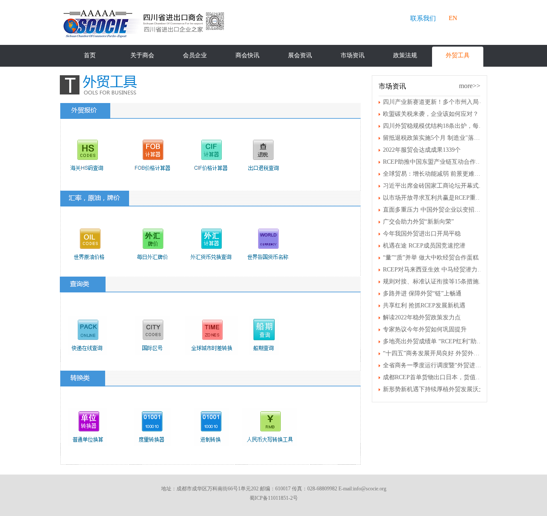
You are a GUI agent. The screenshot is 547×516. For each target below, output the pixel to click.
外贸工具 (458, 55)
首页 (90, 55)
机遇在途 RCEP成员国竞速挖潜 (424, 245)
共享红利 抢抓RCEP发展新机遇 (424, 305)
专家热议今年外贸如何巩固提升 (425, 329)
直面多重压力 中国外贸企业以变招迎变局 (434, 209)
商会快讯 (247, 55)
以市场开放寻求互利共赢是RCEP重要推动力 (434, 198)
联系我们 (423, 18)
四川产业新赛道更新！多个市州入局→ (434, 102)
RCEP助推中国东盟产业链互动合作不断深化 (434, 162)
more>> (469, 85)
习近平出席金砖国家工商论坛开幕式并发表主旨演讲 (434, 186)
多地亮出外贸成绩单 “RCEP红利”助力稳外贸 (434, 341)
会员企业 (195, 55)
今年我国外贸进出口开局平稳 (422, 233)
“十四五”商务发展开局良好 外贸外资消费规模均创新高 (434, 353)
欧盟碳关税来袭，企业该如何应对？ (431, 114)
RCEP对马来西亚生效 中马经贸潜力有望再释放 (434, 269)
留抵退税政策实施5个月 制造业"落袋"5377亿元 (434, 138)
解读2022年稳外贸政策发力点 (422, 317)
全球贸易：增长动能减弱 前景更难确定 (434, 174)
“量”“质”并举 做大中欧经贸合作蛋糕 (431, 257)
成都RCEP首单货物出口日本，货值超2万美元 (434, 377)
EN (453, 18)
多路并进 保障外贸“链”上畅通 (422, 293)
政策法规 (405, 55)
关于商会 (142, 55)
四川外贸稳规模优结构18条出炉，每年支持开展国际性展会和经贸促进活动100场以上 (434, 126)
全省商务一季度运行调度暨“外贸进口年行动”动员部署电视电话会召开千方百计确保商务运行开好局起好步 (434, 365)
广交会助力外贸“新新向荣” (418, 221)
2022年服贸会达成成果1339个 (422, 150)
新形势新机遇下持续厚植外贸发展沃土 (434, 389)
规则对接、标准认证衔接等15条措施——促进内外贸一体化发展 (434, 281)
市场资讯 (353, 55)
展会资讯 (300, 55)
